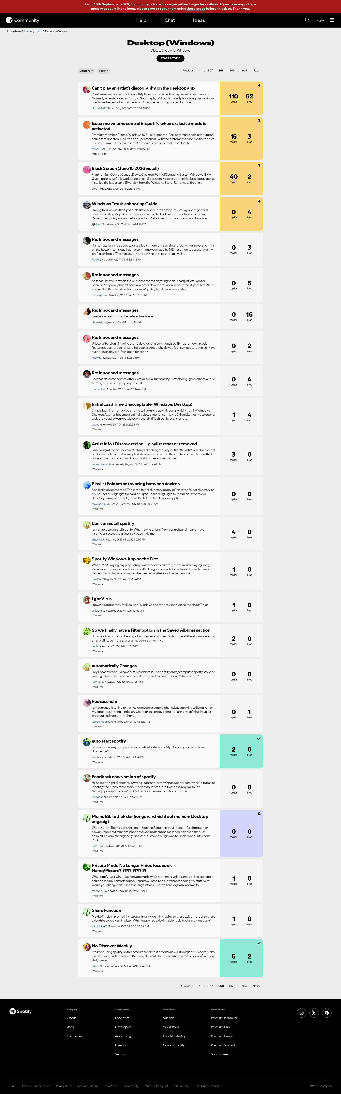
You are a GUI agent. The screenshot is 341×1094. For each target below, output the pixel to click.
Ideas (199, 20)
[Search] (307, 20)
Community (26, 20)
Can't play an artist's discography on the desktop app (143, 88)
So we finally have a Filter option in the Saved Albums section (151, 630)
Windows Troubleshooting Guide (124, 203)
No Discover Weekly (112, 945)
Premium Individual (224, 1018)
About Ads (111, 1086)
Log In (320, 20)
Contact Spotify (174, 1045)
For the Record (77, 1036)
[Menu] (332, 20)
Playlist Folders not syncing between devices (136, 483)
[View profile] (87, 89)
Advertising (123, 1036)
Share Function (106, 910)
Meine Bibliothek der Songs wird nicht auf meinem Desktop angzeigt (150, 819)
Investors (121, 1045)
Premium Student (223, 1045)
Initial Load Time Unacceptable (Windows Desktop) (142, 404)
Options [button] (85, 71)
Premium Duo (220, 1027)
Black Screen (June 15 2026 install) (125, 168)
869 (232, 70)
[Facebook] (327, 1013)
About (71, 1018)
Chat (170, 20)
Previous (188, 70)
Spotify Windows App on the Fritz (125, 558)
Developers (123, 1027)
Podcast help (104, 701)
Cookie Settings (88, 1086)
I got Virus (102, 598)
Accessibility (131, 1086)
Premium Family (222, 1036)
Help (141, 20)
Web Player (171, 1027)
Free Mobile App (174, 1036)
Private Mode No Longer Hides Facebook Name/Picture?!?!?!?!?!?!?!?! (132, 868)
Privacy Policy (64, 1086)
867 (210, 70)
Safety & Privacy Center (36, 1086)
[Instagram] (301, 1013)
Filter (102, 71)
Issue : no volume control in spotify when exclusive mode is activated (149, 126)
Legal (12, 1086)
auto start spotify (109, 741)
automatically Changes (114, 665)
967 (244, 70)
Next (256, 70)
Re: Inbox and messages (115, 239)
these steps (195, 8)
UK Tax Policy (181, 1086)
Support (168, 1018)
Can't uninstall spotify (113, 523)
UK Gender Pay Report (209, 1086)
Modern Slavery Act (156, 1086)
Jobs (70, 1027)
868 (221, 70)
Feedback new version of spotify (124, 776)
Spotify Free (219, 1054)
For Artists (122, 1018)
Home (28, 31)
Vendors (121, 1054)
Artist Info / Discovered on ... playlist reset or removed (144, 443)
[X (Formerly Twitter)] (314, 1013)
